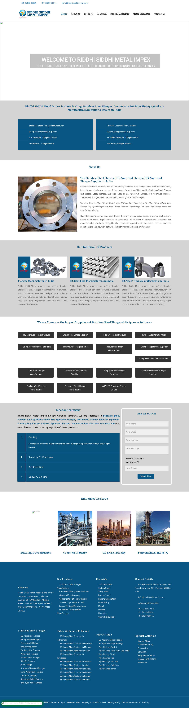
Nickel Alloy (103, 602)
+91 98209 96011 (49, 3)
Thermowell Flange (87, 419)
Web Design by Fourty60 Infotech (91, 702)
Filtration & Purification (102, 423)
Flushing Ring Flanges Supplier (121, 132)
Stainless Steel (105, 584)
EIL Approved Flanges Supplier (43, 132)
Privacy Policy (114, 702)
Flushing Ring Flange (28, 423)
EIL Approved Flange (38, 419)
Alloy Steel (103, 592)
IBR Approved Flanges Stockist (43, 138)
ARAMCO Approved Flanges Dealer (122, 138)
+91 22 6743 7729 (146, 609)
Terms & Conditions (131, 702)
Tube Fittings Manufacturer (71, 602)
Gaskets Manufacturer (69, 595)
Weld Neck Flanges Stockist (119, 144)
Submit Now (145, 476)
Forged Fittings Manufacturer (72, 606)
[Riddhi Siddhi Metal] (34, 13)
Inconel (101, 610)
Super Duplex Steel (107, 599)
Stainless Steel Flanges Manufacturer (46, 126)
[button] (4, 61)
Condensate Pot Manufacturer (73, 599)
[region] (94, 61)
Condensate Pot (79, 423)
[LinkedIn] (165, 3)
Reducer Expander (109, 419)
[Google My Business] (169, 3)
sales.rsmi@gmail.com (148, 603)
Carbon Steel (104, 588)
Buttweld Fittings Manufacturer (74, 592)
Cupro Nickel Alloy (106, 617)
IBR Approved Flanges (63, 419)
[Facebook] (156, 3)
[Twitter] (161, 3)
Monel (101, 606)
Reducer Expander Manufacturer (121, 126)
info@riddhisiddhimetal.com (75, 3)
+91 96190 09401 (28, 3)
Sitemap (146, 702)
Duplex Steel (104, 595)
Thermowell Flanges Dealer (41, 144)
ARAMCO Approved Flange (55, 423)
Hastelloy (102, 613)
